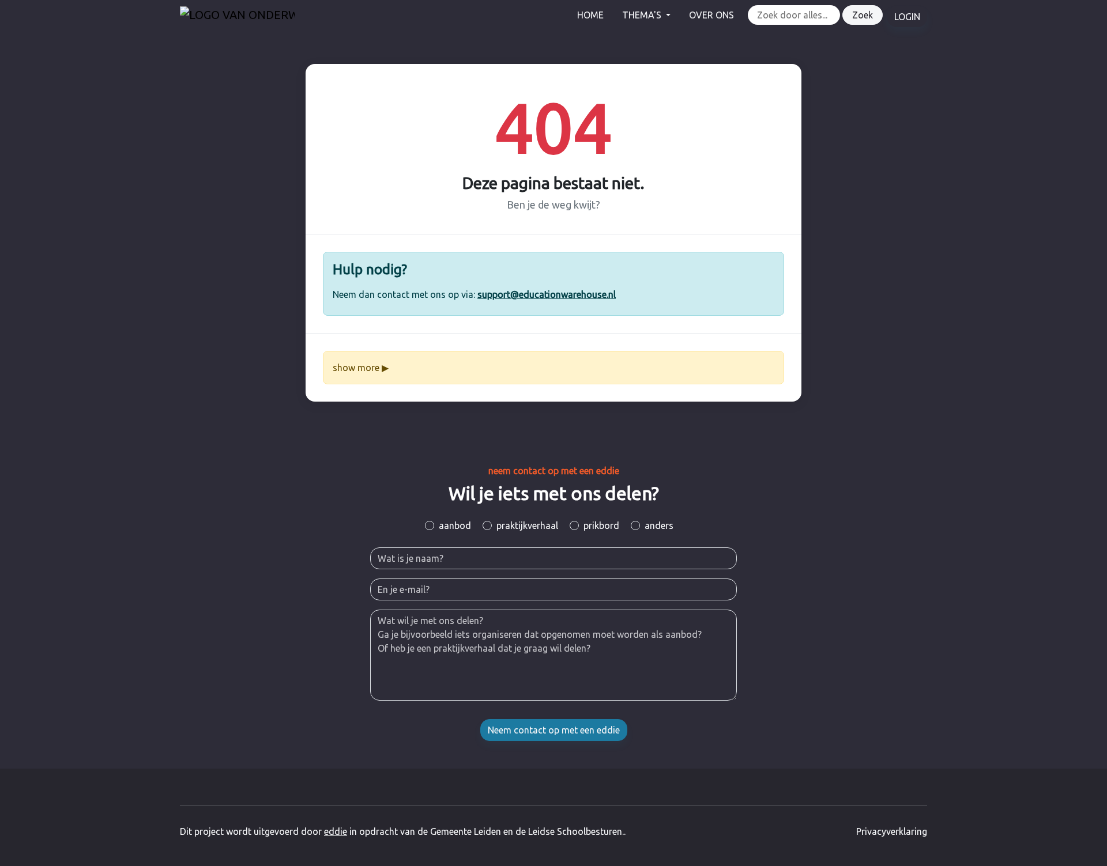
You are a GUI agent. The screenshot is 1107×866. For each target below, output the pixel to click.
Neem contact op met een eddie (554, 730)
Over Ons (711, 15)
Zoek (862, 15)
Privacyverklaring (891, 831)
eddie (335, 831)
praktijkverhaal (527, 525)
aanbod (455, 525)
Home (590, 15)
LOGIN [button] (907, 17)
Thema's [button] (643, 15)
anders (659, 525)
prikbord (601, 525)
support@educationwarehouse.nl (546, 294)
